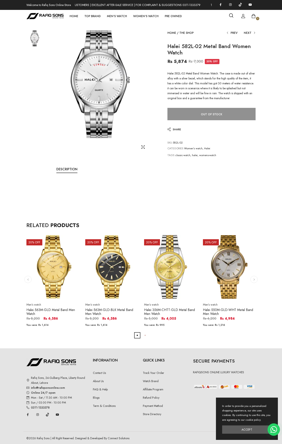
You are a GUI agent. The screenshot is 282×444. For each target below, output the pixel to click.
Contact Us (99, 373)
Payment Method (153, 406)
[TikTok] (240, 4)
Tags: (171, 155)
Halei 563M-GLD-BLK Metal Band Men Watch (109, 311)
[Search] (231, 15)
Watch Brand (151, 381)
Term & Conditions (104, 406)
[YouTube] (250, 4)
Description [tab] (66, 169)
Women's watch (193, 148)
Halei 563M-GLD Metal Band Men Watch (50, 311)
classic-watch (182, 155)
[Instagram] (230, 4)
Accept (247, 430)
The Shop (186, 33)
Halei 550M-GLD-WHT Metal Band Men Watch (228, 311)
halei (195, 155)
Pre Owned (173, 16)
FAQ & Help (100, 389)
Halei (207, 148)
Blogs (96, 398)
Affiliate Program (153, 389)
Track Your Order (153, 373)
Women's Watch (146, 16)
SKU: (170, 143)
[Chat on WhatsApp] (274, 429)
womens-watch (207, 155)
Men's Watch (117, 16)
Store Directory (152, 414)
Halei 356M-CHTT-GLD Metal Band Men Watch (169, 311)
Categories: (175, 148)
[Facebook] (220, 4)
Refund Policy (151, 398)
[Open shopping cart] (253, 16)
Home (74, 16)
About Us (98, 381)
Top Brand (92, 16)
